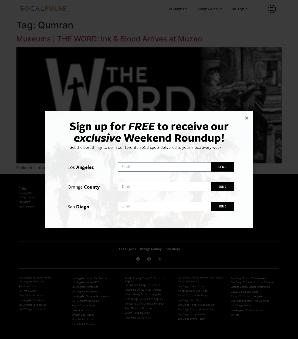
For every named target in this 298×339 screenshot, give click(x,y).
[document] (149, 169)
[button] (246, 118)
